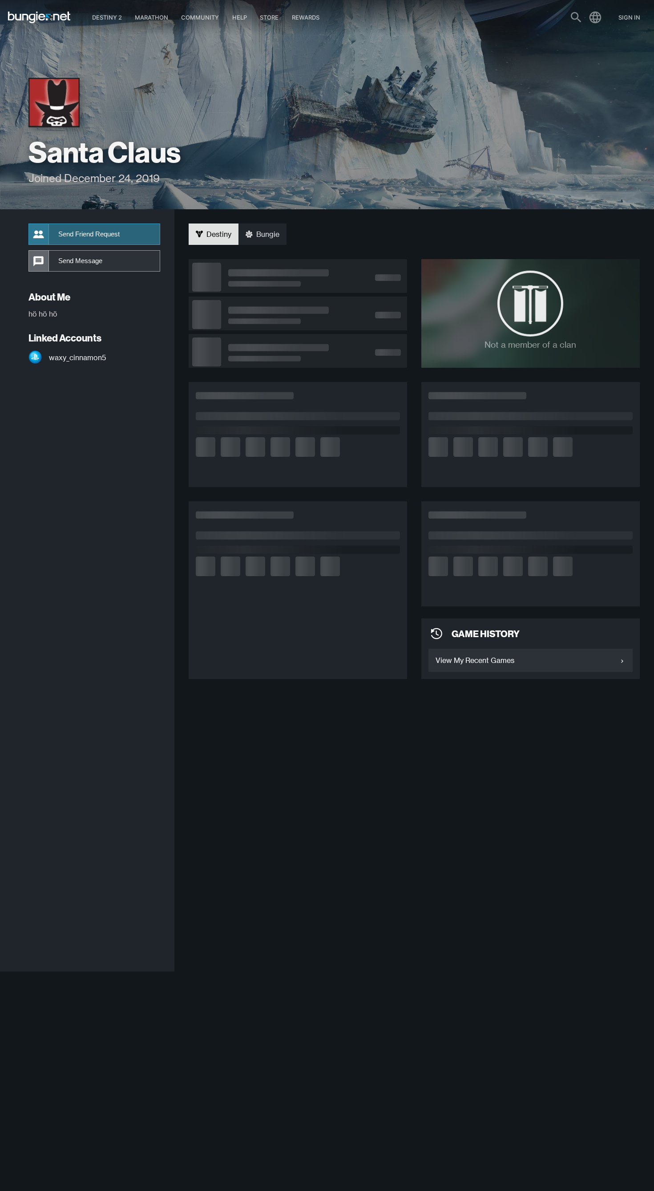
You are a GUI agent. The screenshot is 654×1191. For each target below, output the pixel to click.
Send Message (80, 260)
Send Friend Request (89, 234)
